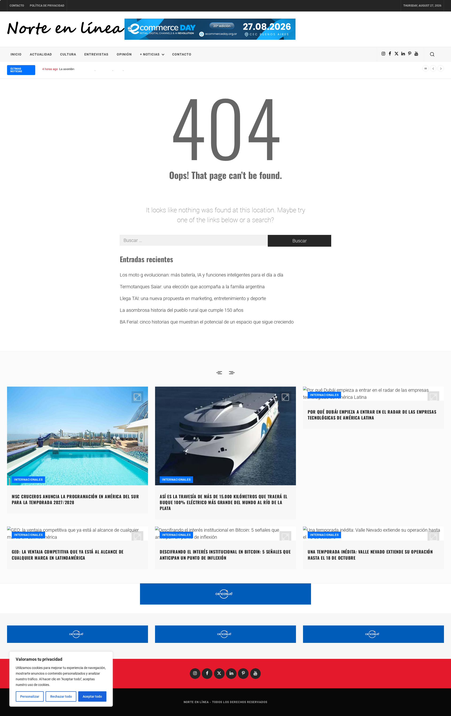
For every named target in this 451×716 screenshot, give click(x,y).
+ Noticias (150, 54)
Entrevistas (96, 54)
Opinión (124, 54)
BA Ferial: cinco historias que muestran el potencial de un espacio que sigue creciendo (207, 322)
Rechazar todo (61, 696)
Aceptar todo (92, 696)
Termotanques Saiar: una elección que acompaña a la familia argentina (192, 286)
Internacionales (28, 479)
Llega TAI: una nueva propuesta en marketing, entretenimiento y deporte (193, 298)
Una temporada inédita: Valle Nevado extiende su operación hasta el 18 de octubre (370, 555)
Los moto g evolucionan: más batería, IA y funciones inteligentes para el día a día (201, 275)
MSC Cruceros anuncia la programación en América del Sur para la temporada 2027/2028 (75, 499)
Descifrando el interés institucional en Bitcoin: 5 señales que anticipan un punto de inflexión (225, 555)
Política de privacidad (47, 5)
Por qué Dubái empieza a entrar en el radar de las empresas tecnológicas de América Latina (372, 415)
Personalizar (29, 696)
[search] (432, 54)
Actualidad (41, 54)
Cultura (68, 54)
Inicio (16, 54)
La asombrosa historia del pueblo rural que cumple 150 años (99, 69)
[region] (61, 679)
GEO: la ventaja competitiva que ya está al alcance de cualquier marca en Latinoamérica (68, 555)
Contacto (17, 5)
